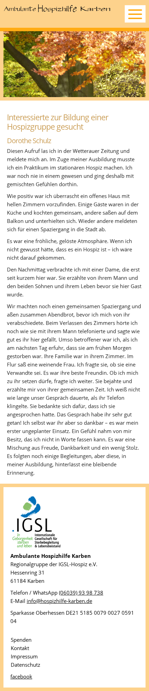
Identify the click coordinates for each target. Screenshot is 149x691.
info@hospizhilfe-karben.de (59, 600)
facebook (21, 676)
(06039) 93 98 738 (81, 592)
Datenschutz (25, 664)
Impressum (24, 656)
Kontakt (20, 648)
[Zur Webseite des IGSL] (36, 547)
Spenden (21, 639)
